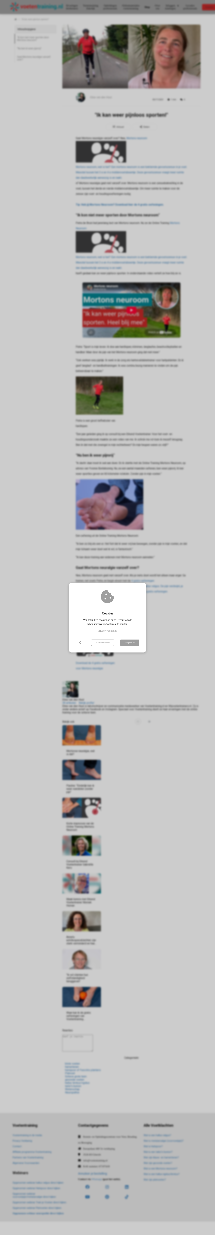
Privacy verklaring (107, 630)
